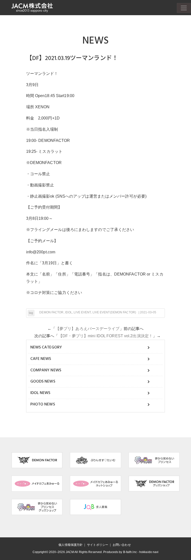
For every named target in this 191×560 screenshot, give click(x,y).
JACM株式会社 (32, 7)
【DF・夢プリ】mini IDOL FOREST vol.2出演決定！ (105, 336)
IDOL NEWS (40, 393)
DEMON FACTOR (51, 312)
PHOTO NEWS (42, 404)
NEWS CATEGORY (46, 347)
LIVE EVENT (82, 312)
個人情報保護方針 (70, 545)
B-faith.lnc (130, 552)
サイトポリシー (97, 545)
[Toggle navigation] (184, 8)
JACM (70, 552)
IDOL (68, 312)
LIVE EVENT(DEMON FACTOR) (114, 312)
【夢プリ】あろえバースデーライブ (87, 329)
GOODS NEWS (42, 381)
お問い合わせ (122, 545)
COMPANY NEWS (45, 370)
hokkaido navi (148, 552)
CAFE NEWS (40, 359)
